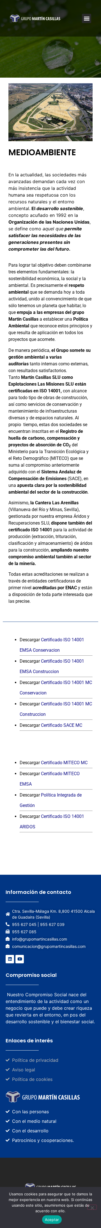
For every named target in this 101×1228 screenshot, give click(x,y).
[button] (86, 18)
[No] (92, 1207)
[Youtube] (19, 959)
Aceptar (52, 1219)
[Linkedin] (10, 959)
